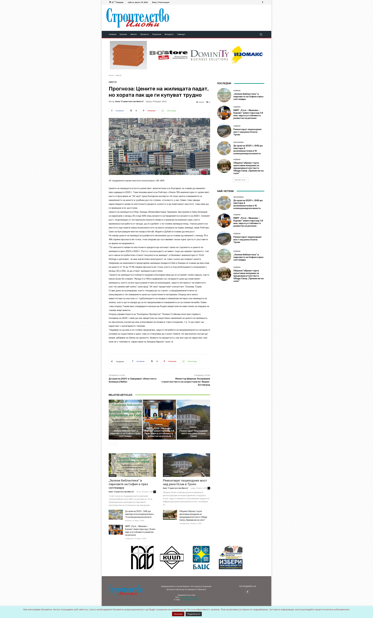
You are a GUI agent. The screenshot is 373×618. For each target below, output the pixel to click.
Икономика (238, 142)
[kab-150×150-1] (142, 557)
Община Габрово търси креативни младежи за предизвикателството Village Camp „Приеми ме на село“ (248, 168)
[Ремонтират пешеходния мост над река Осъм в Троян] (193, 420)
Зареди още (239, 179)
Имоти (118, 75)
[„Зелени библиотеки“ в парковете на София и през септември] (125, 420)
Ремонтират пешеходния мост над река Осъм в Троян (193, 433)
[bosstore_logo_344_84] (168, 55)
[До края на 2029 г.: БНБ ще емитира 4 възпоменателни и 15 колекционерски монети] (116, 515)
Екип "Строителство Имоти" (129, 101)
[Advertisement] (219, 17)
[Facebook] (262, 2)
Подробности (193, 614)
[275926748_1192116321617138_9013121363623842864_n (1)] (172, 557)
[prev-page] (110, 444)
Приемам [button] (178, 614)
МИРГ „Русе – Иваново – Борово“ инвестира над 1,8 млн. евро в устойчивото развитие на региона (159, 432)
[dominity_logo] (209, 55)
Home (111, 75)
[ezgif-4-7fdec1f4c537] (230, 557)
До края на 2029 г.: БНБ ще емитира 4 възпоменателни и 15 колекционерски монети (139, 514)
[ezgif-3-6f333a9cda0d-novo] (128, 55)
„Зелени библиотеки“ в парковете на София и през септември (125, 433)
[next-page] (115, 444)
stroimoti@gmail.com (190, 599)
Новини (125, 427)
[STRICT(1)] (247, 55)
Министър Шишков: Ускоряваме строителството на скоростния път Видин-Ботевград (185, 381)
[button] (260, 34)
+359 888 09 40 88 (189, 597)
